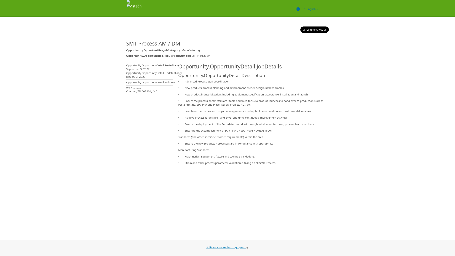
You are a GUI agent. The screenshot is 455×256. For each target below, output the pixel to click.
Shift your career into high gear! (226, 247)
